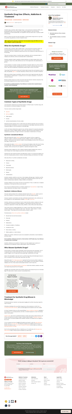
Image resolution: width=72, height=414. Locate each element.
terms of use (32, 368)
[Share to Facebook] (39, 336)
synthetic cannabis (18, 144)
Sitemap (58, 381)
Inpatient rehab (7, 315)
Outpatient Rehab (22, 381)
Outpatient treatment (37, 317)
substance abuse (8, 10)
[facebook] (5, 379)
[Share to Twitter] (36, 336)
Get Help (64, 7)
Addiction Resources (34, 7)
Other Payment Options (36, 381)
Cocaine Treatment (22, 389)
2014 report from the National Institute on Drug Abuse (16, 265)
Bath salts (8, 114)
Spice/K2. (8, 111)
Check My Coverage (30, 352)
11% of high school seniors (17, 260)
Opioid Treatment (22, 384)
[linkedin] (9, 379)
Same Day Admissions (18, 19)
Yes (20, 336)
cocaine (25, 199)
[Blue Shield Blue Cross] (62, 80)
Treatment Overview (45, 7)
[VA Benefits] (62, 86)
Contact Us (33, 383)
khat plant (34, 193)
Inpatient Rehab (22, 380)
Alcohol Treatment (22, 383)
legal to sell (14, 71)
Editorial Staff (12, 22)
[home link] (4, 10)
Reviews (45, 381)
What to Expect (26, 19)
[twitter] (7, 379)
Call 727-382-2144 (24, 96)
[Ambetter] (52, 80)
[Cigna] (62, 74)
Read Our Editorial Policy (56, 25)
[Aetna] (52, 74)
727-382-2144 (17, 42)
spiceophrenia (33, 186)
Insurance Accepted (9, 19)
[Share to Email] (41, 336)
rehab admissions (38, 322)
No (25, 336)
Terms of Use (59, 380)
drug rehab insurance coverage (10, 326)
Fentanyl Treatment (22, 386)
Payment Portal (47, 384)
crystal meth (31, 199)
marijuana (18, 137)
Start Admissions (34, 378)
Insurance (53, 7)
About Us (58, 7)
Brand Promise (47, 380)
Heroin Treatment (22, 387)
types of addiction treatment (32, 310)
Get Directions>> (7, 388)
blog (10, 379)
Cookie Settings (60, 387)
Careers (45, 383)
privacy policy (38, 368)
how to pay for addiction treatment (23, 325)
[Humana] (52, 86)
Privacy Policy (59, 378)
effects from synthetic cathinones (18, 212)
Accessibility (59, 386)
